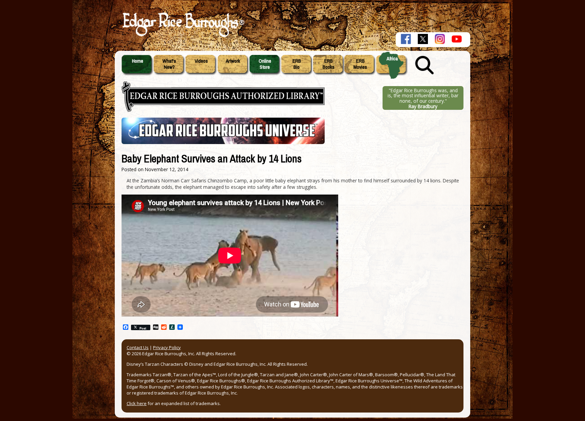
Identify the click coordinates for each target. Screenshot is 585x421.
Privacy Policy (167, 347)
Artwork (233, 61)
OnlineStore (265, 64)
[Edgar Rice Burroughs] (182, 36)
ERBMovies (360, 64)
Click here (137, 403)
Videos (201, 61)
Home (137, 61)
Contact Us (138, 347)
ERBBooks (328, 64)
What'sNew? (169, 64)
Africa (392, 58)
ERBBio (296, 64)
